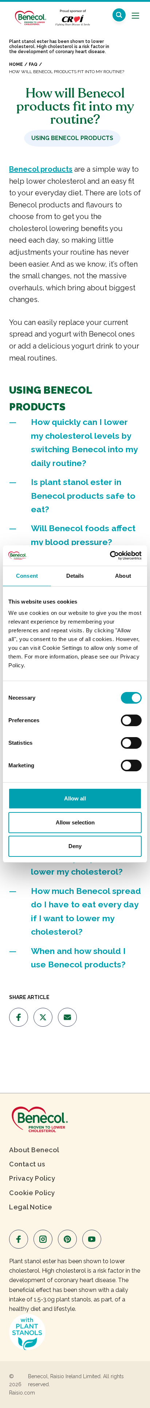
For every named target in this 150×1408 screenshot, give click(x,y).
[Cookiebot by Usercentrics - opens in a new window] (110, 555)
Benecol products (40, 169)
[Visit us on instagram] (42, 1239)
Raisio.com (22, 1393)
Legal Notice (30, 1207)
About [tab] (123, 576)
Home (16, 64)
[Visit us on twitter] (42, 1017)
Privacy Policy (32, 1178)
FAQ (33, 64)
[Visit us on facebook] (18, 1017)
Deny (75, 846)
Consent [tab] (27, 576)
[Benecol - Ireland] (30, 14)
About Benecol (34, 1150)
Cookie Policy (32, 1193)
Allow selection (75, 822)
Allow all (75, 798)
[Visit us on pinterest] (67, 1239)
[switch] (131, 720)
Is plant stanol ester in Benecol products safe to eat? (83, 495)
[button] (119, 15)
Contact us (27, 1164)
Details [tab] (75, 576)
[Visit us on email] (67, 1017)
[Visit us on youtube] (91, 1239)
